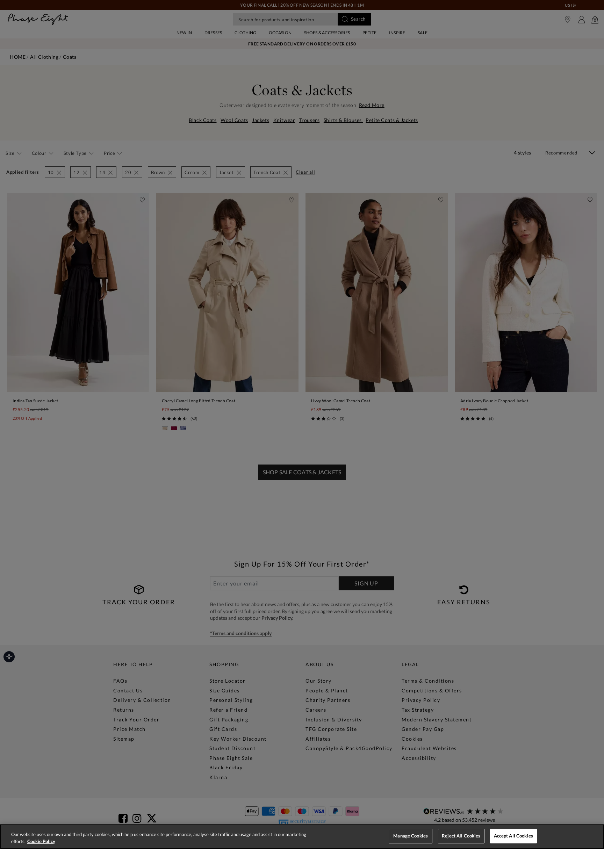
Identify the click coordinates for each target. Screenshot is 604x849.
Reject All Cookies (461, 836)
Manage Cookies (410, 836)
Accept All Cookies (513, 836)
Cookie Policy (41, 841)
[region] (302, 836)
